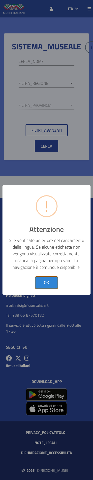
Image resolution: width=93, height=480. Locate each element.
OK (46, 282)
